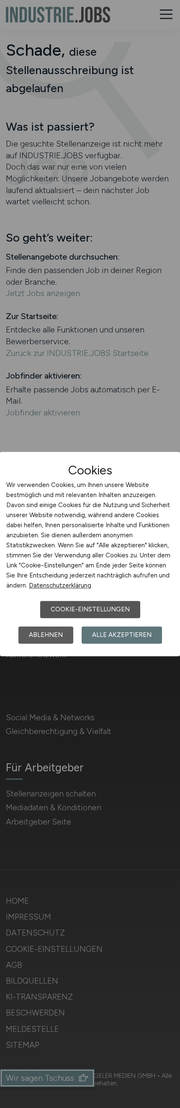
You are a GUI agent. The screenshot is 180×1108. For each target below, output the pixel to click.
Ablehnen (46, 635)
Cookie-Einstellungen (90, 609)
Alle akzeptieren (122, 635)
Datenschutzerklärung (60, 585)
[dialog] (90, 554)
